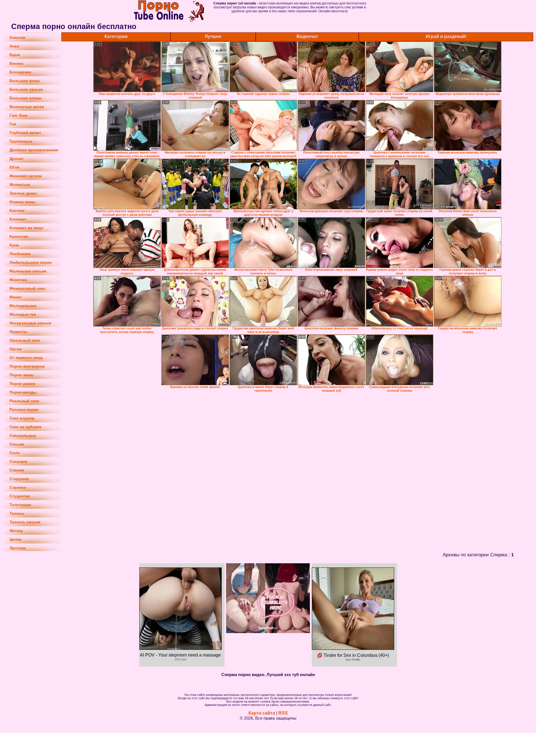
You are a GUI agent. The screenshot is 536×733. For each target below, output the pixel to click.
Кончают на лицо (26, 228)
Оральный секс (24, 340)
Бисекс (16, 63)
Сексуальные (22, 435)
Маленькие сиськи (27, 271)
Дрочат (16, 158)
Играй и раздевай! (446, 36)
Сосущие (18, 461)
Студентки (19, 496)
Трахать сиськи (24, 522)
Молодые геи (22, 314)
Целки (15, 539)
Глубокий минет (25, 132)
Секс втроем (21, 418)
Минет (15, 297)
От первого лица (26, 357)
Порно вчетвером (26, 366)
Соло (14, 453)
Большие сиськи (26, 89)
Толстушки (20, 504)
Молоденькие (23, 305)
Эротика (17, 548)
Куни (14, 245)
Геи (12, 124)
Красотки (18, 236)
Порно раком (22, 383)
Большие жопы (24, 80)
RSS (283, 713)
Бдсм (14, 54)
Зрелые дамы (23, 193)
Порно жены (21, 375)
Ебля (14, 167)
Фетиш (16, 530)
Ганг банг (18, 115)
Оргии (15, 349)
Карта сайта (261, 713)
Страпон (17, 487)
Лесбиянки (20, 253)
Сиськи (16, 444)
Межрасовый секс (27, 288)
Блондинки (20, 72)
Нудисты (18, 331)
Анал (14, 46)
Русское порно (24, 409)
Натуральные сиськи (30, 323)
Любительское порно (30, 262)
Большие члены (25, 98)
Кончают (18, 219)
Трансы (16, 513)
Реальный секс (24, 401)
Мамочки (18, 279)
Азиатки (17, 37)
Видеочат (307, 36)
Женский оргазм (25, 176)
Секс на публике (25, 427)
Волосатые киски (26, 106)
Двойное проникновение (33, 150)
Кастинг (17, 210)
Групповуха (20, 141)
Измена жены (22, 202)
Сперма (16, 470)
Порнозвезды (23, 392)
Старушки (19, 478)
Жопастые (19, 184)
